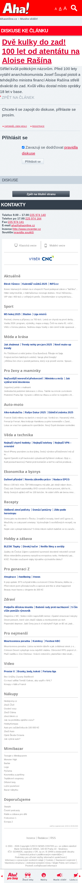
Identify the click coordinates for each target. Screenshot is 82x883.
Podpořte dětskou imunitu (19, 607)
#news (36, 576)
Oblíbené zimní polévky (17, 509)
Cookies (50, 860)
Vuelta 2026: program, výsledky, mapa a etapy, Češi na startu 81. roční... (39, 323)
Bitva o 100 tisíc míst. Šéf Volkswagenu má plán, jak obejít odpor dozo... (38, 485)
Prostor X (9, 671)
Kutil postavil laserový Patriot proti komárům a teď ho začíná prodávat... (38, 462)
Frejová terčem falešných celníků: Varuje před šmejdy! (30, 357)
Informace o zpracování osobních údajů (24, 860)
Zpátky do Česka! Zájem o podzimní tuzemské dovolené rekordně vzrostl (39, 552)
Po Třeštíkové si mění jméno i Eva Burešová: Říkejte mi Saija (33, 353)
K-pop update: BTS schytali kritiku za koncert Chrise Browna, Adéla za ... (39, 582)
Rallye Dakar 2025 (35, 412)
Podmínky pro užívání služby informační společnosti (40, 857)
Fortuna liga (49, 671)
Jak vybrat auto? (12, 739)
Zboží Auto (9, 731)
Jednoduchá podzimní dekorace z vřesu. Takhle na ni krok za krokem (38, 391)
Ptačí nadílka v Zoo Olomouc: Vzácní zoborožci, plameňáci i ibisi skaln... (39, 654)
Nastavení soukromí (65, 860)
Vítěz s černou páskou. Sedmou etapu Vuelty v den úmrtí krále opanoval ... (40, 327)
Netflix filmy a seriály (52, 546)
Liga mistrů (40, 314)
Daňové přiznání (13, 479)
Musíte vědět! (59, 880)
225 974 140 (38, 215)
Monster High (10, 759)
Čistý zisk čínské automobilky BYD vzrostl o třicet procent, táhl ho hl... (38, 488)
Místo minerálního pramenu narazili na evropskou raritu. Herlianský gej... (39, 555)
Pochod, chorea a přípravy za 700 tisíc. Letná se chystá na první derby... (39, 319)
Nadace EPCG (61, 479)
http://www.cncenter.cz (27, 228)
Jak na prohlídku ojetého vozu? (19, 720)
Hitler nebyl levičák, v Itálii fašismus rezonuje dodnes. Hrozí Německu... (38, 293)
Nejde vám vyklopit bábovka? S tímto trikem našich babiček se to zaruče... (40, 529)
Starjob (7, 806)
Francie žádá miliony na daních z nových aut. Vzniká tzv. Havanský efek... (40, 417)
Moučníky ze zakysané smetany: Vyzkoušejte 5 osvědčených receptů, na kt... (40, 523)
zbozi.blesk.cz (11, 716)
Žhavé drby (27, 880)
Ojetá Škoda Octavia (14, 735)
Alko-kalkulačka (13, 412)
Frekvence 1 (10, 818)
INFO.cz (54, 284)
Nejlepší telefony (43, 442)
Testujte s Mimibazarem (15, 755)
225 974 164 (33, 218)
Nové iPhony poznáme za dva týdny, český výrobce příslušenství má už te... (39, 453)
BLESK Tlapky (12, 546)
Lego (6, 767)
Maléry (44, 880)
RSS (53, 838)
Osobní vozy (10, 708)
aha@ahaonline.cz (23, 225)
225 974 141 (16, 221)
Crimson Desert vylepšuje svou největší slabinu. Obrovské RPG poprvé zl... (41, 650)
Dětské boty (10, 782)
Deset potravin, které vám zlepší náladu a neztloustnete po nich (34, 620)
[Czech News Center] (48, 258)
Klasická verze (27, 245)
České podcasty (12, 810)
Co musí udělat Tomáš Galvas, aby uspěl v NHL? (28, 680)
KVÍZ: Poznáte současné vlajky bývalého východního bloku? (33, 559)
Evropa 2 (8, 822)
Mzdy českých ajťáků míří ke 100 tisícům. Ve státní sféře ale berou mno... (39, 492)
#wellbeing (25, 576)
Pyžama (8, 771)
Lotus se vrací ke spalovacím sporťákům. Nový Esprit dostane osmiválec (39, 425)
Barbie (7, 763)
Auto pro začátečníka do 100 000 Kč (21, 727)
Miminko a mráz (54, 378)
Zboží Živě (9, 705)
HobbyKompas (11, 724)
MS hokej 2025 (12, 314)
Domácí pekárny (42, 509)
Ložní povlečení (11, 786)
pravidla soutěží (24, 232)
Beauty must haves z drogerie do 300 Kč (23, 589)
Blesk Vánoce (12, 284)
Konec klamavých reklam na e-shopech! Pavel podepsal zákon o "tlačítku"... (41, 289)
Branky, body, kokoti (29, 671)
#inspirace (10, 576)
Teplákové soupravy (14, 778)
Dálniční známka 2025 (60, 412)
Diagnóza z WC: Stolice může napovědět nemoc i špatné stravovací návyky (40, 616)
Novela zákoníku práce (38, 479)
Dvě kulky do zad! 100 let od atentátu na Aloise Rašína (41, 51)
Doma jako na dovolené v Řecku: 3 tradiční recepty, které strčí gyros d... (39, 518)
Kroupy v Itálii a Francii (15, 684)
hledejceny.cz (10, 701)
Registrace (38, 126)
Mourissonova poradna (17, 641)
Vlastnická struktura (14, 863)
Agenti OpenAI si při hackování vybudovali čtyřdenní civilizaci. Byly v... (38, 458)
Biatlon (27, 314)
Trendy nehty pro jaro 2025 (37, 344)
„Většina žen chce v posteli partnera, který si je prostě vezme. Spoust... (38, 361)
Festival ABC (52, 641)
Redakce (43, 838)
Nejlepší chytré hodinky (17, 442)
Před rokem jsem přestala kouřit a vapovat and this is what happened (37, 586)
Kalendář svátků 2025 (35, 284)
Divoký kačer (31, 546)
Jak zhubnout (12, 344)
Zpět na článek (18, 97)
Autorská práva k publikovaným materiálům (41, 854)
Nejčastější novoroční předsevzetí (23, 378)
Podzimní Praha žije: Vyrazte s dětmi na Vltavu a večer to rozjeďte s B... (38, 395)
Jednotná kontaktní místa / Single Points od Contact (51, 863)
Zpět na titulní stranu (41, 194)
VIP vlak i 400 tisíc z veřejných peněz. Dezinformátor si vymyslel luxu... (38, 297)
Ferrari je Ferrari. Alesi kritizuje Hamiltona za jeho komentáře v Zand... (37, 421)
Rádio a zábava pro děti (15, 814)
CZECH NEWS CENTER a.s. (44, 846)
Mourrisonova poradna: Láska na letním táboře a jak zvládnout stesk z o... (40, 646)
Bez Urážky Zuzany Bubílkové (19, 676)
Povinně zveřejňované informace (41, 865)
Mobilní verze (57, 245)
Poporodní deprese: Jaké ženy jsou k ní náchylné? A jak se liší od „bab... (39, 623)
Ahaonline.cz (8, 19)
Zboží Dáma (10, 712)
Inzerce (30, 838)
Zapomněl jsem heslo (15, 126)
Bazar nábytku (11, 790)
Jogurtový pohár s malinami (17, 387)
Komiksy (38, 641)
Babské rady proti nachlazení (52, 607)
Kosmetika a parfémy (14, 774)
